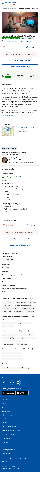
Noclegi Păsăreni (21, 302)
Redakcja (5, 442)
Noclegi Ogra (32, 302)
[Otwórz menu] (2, 3)
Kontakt (4, 399)
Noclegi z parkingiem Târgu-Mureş (12, 356)
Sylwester (19, 459)
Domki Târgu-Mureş (21, 341)
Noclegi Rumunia (7, 368)
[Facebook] (4, 382)
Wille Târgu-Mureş (7, 341)
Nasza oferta (6, 411)
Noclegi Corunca (7, 305)
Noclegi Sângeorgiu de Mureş (10, 308)
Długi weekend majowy (9, 459)
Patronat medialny (8, 434)
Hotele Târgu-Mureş (8, 344)
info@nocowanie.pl (28, 162)
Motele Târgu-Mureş (22, 344)
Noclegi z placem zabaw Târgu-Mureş (12, 359)
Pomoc (4, 403)
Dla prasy (5, 446)
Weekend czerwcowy (29, 459)
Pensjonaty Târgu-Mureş (26, 335)
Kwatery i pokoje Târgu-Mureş (10, 338)
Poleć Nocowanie (7, 415)
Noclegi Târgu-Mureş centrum (11, 371)
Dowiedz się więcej (8, 291)
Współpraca (6, 419)
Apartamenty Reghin (8, 326)
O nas (3, 407)
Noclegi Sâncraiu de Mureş (29, 308)
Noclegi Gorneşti (18, 311)
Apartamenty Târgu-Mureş (9, 8)
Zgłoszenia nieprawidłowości (11, 430)
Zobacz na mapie (20, 140)
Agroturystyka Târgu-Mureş (29, 338)
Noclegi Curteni (30, 311)
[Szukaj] (36, 3)
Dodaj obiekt (6, 438)
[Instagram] (18, 382)
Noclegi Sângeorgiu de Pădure (23, 305)
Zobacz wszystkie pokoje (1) (20, 67)
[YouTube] (11, 382)
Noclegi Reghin (7, 311)
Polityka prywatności (8, 450)
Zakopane (4, 461)
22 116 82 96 (15, 162)
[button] (8, 129)
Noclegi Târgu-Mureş (8, 302)
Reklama (4, 423)
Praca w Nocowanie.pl (9, 426)
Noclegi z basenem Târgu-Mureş (11, 353)
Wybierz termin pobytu (22, 60)
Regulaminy (6, 453)
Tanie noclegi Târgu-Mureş (22, 368)
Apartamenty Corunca (25, 323)
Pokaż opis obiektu (8, 116)
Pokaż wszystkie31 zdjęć (10, 30)
